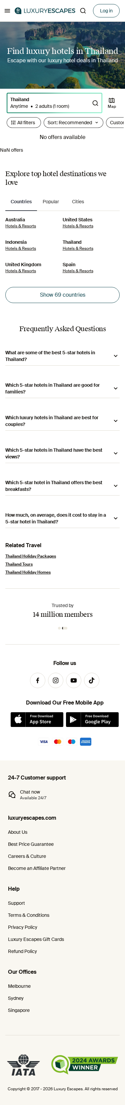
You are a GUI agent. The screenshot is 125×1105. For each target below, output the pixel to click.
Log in (106, 11)
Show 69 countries (62, 294)
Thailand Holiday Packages (30, 556)
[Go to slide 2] (64, 628)
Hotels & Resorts (20, 226)
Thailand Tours (19, 564)
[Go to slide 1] (59, 628)
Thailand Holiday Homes (28, 572)
